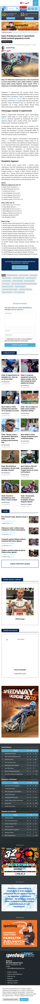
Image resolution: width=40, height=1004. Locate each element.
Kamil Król (6, 284)
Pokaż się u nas (11, 976)
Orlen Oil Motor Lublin (10, 289)
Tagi (3, 275)
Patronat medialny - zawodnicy (12, 579)
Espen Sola (33, 275)
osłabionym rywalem (15, 98)
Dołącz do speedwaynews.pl (14, 974)
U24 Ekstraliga (19, 292)
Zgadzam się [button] (24, 999)
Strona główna (6, 32)
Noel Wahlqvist (20, 286)
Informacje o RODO (12, 983)
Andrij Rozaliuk (12, 275)
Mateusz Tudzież (7, 286)
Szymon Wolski (7, 292)
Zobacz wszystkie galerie (20, 564)
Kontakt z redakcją (12, 972)
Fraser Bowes (6, 278)
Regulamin (10, 978)
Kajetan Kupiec (29, 281)
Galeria (5, 511)
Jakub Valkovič (31, 278)
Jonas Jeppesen (17, 281)
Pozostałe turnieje (26, 504)
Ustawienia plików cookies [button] (10, 999)
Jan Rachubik (6, 281)
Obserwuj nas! (21, 267)
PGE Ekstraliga (5, 381)
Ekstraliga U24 (7, 42)
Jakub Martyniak (18, 278)
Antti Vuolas (23, 275)
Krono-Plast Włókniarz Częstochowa (23, 284)
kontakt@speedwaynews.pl (15, 968)
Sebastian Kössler (25, 289)
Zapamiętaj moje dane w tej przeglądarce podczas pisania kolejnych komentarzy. (18, 340)
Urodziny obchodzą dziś (10, 630)
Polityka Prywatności (12, 980)
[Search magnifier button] (17, 8)
